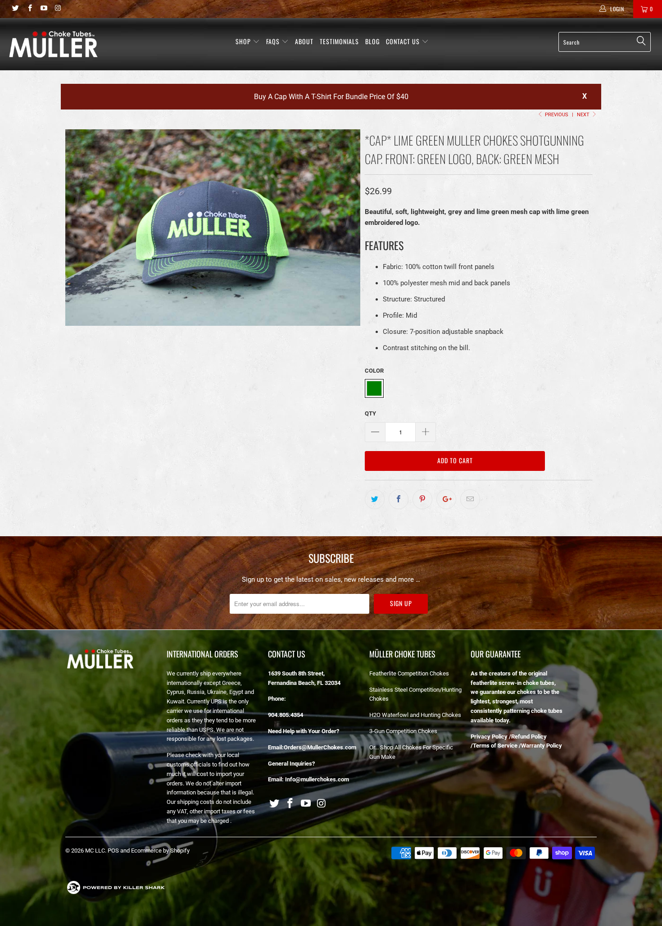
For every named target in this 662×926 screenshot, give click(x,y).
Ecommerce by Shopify (160, 850)
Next (584, 115)
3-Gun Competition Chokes (403, 731)
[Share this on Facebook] (398, 499)
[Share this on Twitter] (375, 499)
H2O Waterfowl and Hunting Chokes (415, 715)
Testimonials (339, 41)
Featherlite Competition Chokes (409, 673)
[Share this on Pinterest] (422, 499)
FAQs (273, 41)
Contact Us (404, 41)
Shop (243, 41)
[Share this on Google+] (446, 499)
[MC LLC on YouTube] (43, 9)
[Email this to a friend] (470, 499)
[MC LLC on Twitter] (15, 9)
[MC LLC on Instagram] (57, 9)
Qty (370, 413)
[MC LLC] (53, 44)
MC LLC (95, 850)
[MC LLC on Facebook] (29, 9)
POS (113, 850)
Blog (372, 41)
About (304, 41)
